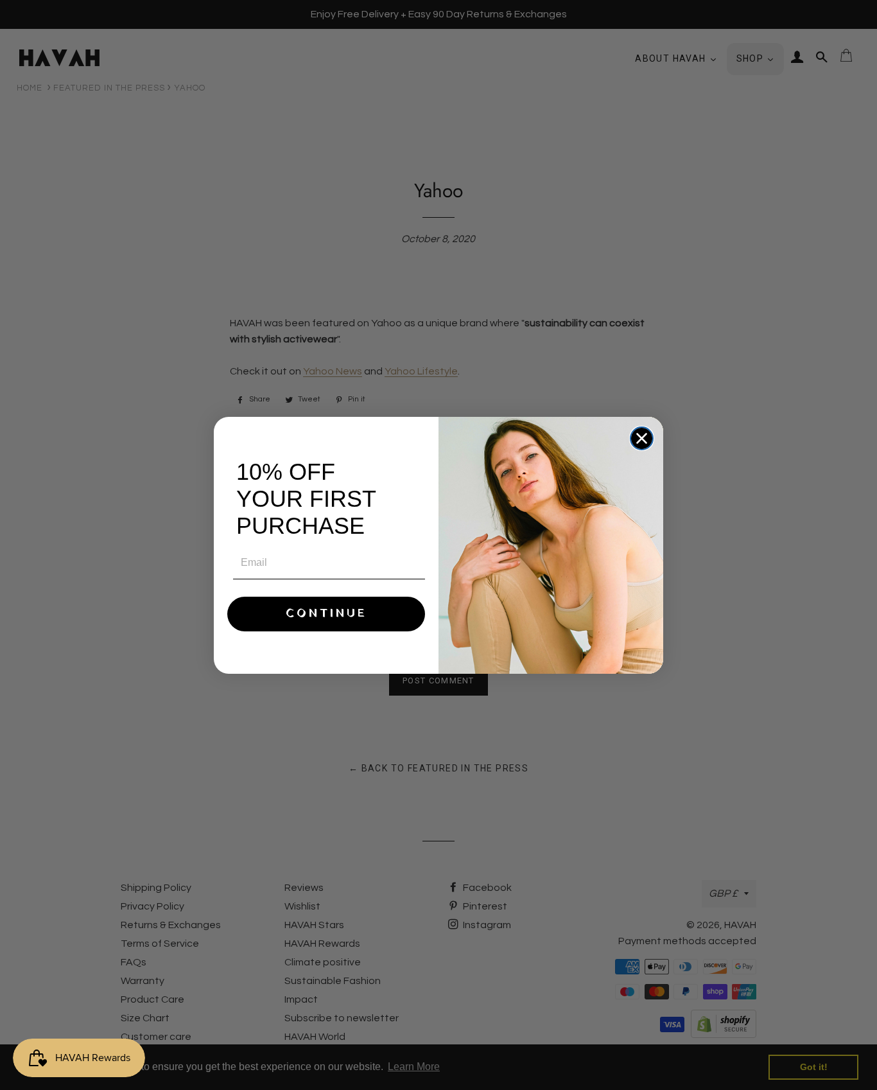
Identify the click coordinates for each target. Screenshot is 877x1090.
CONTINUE (326, 613)
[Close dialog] (641, 438)
